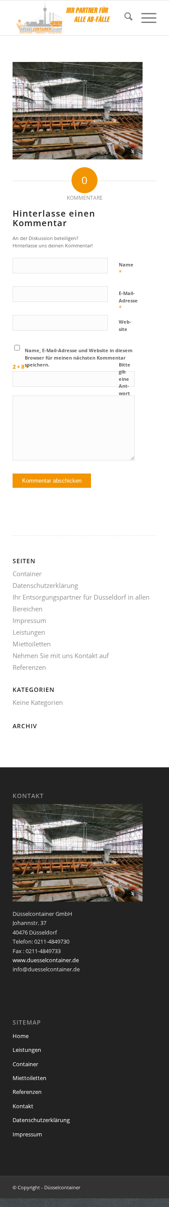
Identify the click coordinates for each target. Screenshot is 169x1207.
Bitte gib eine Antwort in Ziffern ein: (125, 389)
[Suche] (124, 17)
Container (27, 573)
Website (125, 325)
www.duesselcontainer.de (46, 960)
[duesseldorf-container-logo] (70, 17)
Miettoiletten (32, 643)
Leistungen (29, 632)
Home (21, 1036)
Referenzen (29, 667)
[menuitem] (124, 17)
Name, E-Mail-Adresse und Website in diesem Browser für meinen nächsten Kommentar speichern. (79, 357)
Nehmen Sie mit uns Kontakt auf (61, 655)
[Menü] (144, 17)
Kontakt (23, 1106)
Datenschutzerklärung (45, 585)
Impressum (29, 620)
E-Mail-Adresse (128, 300)
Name (126, 268)
